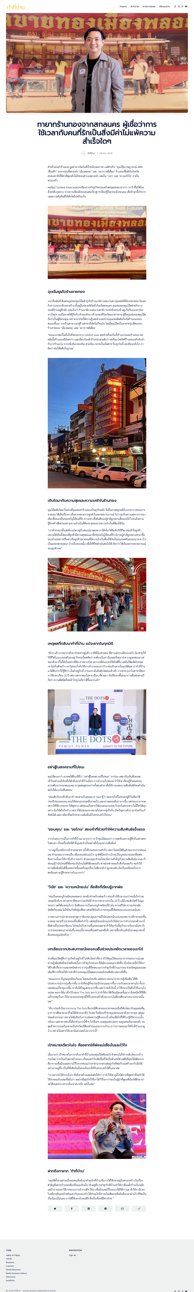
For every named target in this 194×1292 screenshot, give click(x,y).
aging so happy (13, 1255)
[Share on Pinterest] (105, 1209)
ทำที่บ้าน (91, 153)
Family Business (13, 1269)
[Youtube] (186, 6)
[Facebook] (175, 6)
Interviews (149, 6)
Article (134, 6)
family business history (16, 1273)
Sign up (72, 1255)
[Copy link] (139, 1209)
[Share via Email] (122, 1209)
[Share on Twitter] (55, 1209)
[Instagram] (179, 6)
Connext (10, 1266)
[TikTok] (182, 6)
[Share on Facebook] (72, 1209)
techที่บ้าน (10, 1280)
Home (123, 6)
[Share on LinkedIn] (88, 1209)
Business (10, 1262)
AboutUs (164, 6)
